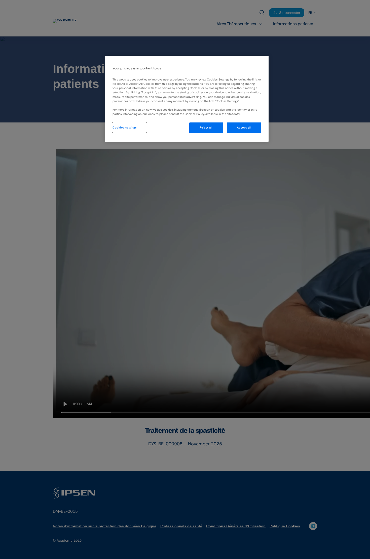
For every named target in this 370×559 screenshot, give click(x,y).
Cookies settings (125, 128)
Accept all (244, 128)
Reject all (206, 128)
